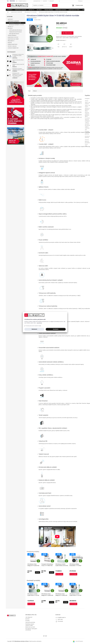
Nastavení (34, 329)
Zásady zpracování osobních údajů (33, 325)
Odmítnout (39, 322)
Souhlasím (55, 329)
